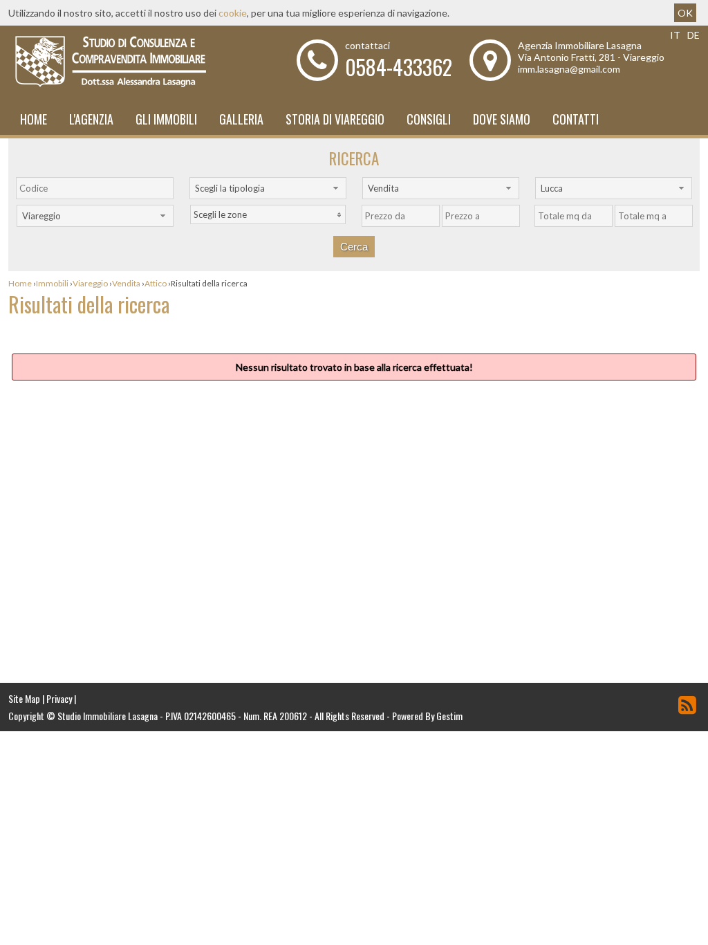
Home (33, 119)
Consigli (429, 119)
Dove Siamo (501, 119)
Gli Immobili (166, 119)
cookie (232, 13)
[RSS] (687, 704)
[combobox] (267, 188)
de (693, 35)
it (675, 35)
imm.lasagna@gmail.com (569, 69)
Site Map (24, 698)
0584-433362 (398, 66)
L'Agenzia (91, 119)
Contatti (575, 119)
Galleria (241, 119)
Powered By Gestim (427, 715)
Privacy (59, 698)
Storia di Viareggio (335, 119)
